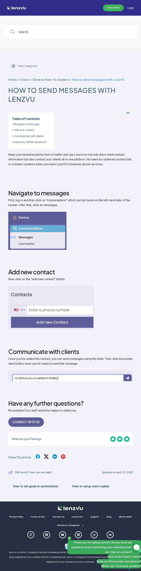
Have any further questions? (30, 141)
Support (94, 516)
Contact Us (58, 516)
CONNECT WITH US (25, 422)
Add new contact (24, 130)
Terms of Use (37, 516)
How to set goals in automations (35, 486)
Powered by (123, 570)
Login (130, 8)
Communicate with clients (28, 136)
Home (12, 79)
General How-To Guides (50, 79)
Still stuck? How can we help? (33, 472)
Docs (24, 79)
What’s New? (125, 516)
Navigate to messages (27, 124)
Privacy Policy (16, 516)
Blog (108, 516)
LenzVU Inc (77, 516)
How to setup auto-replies (90, 486)
